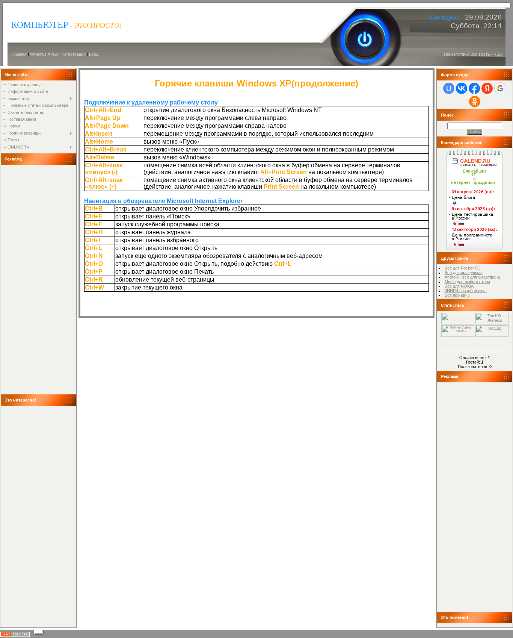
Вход (93, 54)
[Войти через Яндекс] (487, 88)
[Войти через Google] (500, 88)
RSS (497, 54)
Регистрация (74, 54)
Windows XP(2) (44, 54)
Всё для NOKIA (459, 286)
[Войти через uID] (448, 88)
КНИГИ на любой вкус (466, 290)
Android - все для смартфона (472, 277)
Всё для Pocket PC (462, 268)
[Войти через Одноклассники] (474, 101)
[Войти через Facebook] (474, 88)
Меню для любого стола (467, 281)
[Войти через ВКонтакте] (461, 88)
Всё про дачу (457, 295)
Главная (19, 54)
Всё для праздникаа (464, 272)
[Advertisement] (33, 279)
